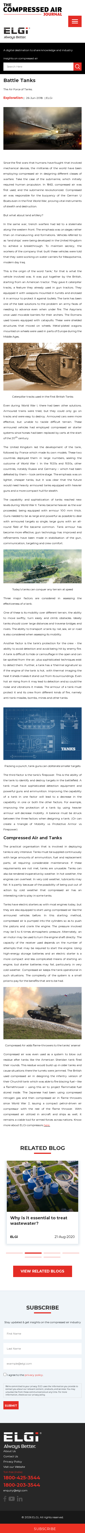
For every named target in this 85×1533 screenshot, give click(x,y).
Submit (11, 1405)
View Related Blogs (42, 1271)
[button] (14, 1253)
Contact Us (10, 1456)
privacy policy (34, 1375)
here (46, 1125)
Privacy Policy (12, 1461)
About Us (9, 1451)
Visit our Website (14, 1466)
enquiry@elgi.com (15, 1490)
